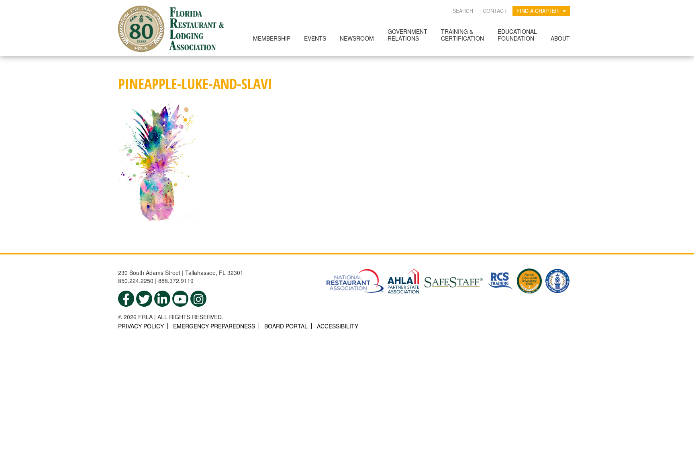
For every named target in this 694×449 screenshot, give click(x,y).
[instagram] (198, 299)
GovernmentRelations (407, 34)
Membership (271, 38)
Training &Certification (462, 34)
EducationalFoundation (517, 34)
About (560, 38)
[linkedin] (162, 299)
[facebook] (126, 299)
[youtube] (180, 299)
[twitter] (144, 299)
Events (315, 38)
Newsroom (357, 38)
